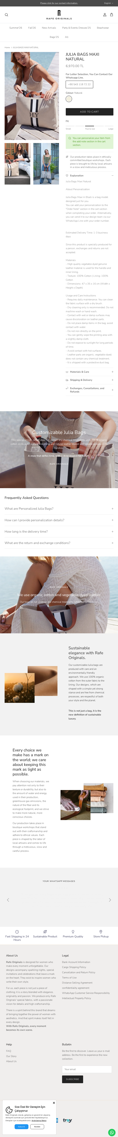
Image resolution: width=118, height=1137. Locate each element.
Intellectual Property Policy (76, 998)
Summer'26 (15, 28)
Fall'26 (32, 28)
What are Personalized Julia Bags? (29, 508)
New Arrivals (49, 28)
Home (7, 47)
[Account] (104, 15)
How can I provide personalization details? (34, 520)
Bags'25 (54, 37)
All (66, 37)
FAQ (8, 1051)
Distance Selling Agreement (77, 982)
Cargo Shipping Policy (74, 967)
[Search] (6, 15)
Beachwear (103, 28)
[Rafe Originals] (59, 15)
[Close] (53, 1102)
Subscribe (72, 1079)
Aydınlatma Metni (39, 1120)
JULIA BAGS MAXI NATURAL (26, 47)
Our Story (11, 1056)
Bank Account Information (76, 962)
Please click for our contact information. (59, 3)
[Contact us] (112, 1132)
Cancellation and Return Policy (78, 972)
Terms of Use (69, 977)
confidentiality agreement (75, 988)
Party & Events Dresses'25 (76, 28)
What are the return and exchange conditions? (37, 543)
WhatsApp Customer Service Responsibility (86, 993)
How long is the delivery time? (26, 531)
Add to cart (89, 112)
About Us (11, 1061)
